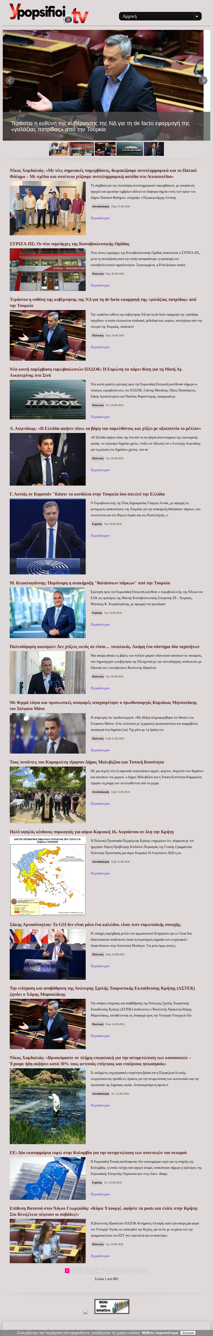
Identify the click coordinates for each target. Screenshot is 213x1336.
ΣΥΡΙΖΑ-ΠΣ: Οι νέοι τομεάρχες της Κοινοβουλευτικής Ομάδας (70, 243)
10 (118, 1271)
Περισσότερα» (100, 218)
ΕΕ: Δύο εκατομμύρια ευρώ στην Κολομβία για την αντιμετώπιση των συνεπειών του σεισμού (98, 1152)
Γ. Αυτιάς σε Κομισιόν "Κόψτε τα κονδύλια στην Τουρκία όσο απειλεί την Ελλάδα (87, 494)
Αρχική (130, 16)
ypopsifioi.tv (49, 16)
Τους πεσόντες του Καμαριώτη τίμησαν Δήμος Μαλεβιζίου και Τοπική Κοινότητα (87, 762)
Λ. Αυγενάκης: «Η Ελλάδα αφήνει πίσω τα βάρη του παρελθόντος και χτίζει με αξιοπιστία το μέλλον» (105, 428)
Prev (10, 80)
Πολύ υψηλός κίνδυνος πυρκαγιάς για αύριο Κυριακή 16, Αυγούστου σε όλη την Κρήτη (92, 831)
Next (203, 80)
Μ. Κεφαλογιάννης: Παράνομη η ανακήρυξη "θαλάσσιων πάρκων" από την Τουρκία (90, 583)
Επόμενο (129, 1271)
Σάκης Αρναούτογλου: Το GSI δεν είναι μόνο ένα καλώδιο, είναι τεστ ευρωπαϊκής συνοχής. (95, 924)
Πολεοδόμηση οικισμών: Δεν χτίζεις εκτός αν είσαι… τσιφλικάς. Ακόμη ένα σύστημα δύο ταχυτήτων (104, 646)
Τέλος (142, 1271)
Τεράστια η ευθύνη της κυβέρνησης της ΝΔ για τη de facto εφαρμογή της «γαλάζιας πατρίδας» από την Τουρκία (100, 126)
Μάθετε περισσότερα (160, 1333)
